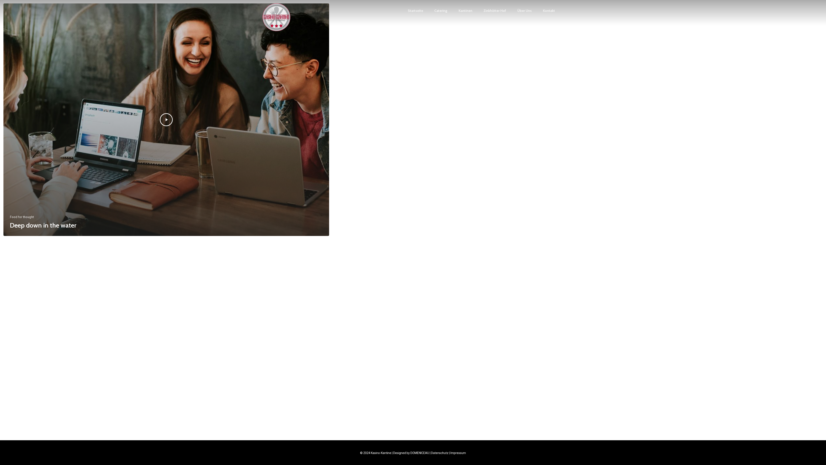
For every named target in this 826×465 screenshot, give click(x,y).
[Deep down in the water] (166, 119)
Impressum (458, 453)
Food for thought (22, 217)
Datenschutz (439, 453)
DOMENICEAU (419, 453)
